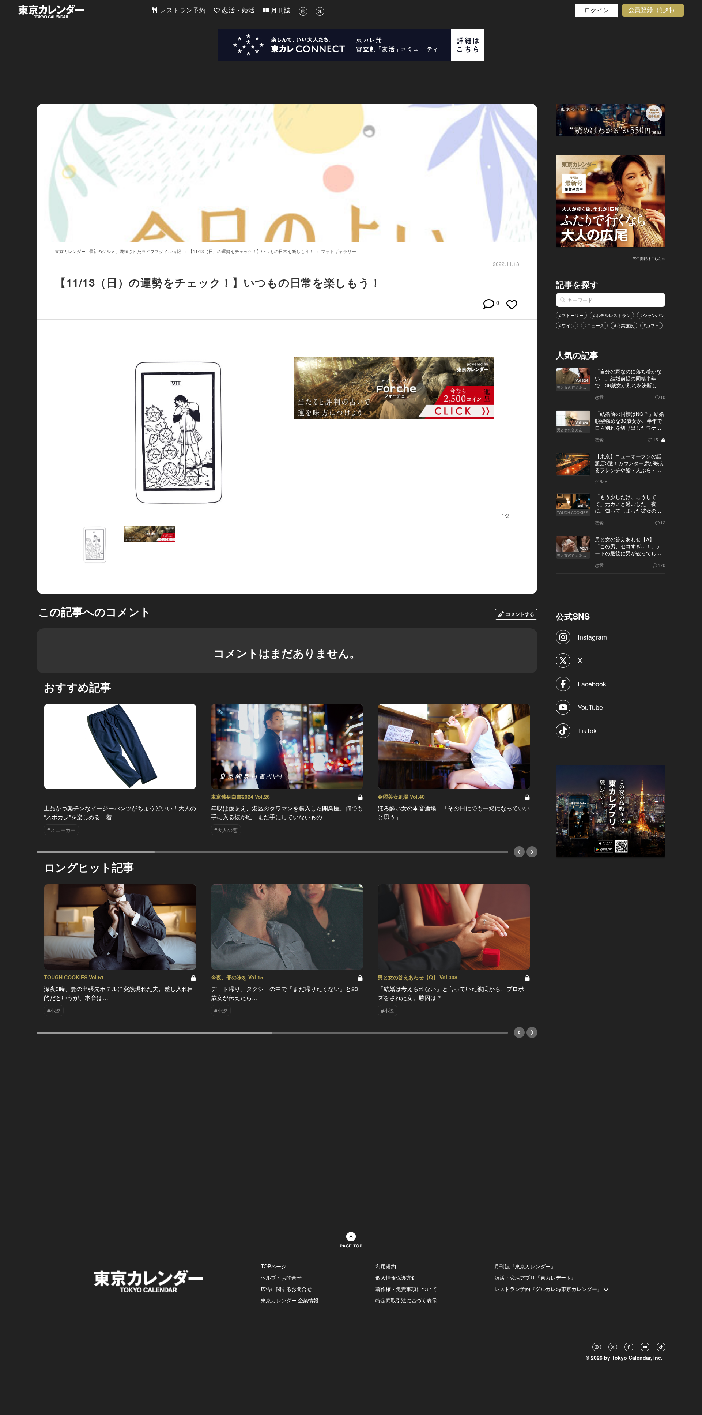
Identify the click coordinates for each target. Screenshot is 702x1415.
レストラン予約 (182, 10)
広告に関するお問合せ (286, 1288)
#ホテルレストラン (612, 315)
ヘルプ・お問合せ (281, 1277)
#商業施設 (624, 325)
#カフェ (651, 325)
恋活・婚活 (237, 10)
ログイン (596, 10)
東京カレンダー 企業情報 (289, 1300)
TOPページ (273, 1266)
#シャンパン (652, 315)
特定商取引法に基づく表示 (406, 1300)
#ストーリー (571, 315)
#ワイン (567, 325)
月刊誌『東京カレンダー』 (525, 1266)
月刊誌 (280, 10)
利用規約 (385, 1266)
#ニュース (594, 325)
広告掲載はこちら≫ (649, 258)
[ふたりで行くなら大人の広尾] (611, 200)
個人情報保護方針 (395, 1277)
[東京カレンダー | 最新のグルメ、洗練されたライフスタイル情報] (84, 11)
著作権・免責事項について (406, 1288)
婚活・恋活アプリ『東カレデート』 (535, 1277)
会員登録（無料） (653, 10)
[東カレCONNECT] (351, 45)
